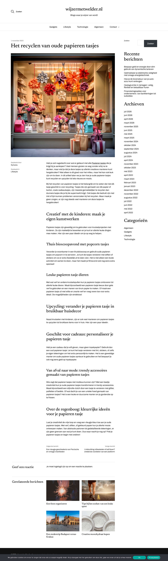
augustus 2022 (130, 197)
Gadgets (53, 27)
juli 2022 (128, 201)
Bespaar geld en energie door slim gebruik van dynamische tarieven (139, 68)
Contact (113, 27)
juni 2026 (128, 115)
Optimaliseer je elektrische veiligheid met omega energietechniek (140, 74)
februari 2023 (130, 182)
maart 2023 (129, 179)
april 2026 (128, 119)
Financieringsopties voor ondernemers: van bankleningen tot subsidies (140, 93)
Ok (139, 557)
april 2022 (128, 212)
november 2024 (131, 141)
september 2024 (131, 149)
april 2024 (128, 160)
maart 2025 (129, 138)
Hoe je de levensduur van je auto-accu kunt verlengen (139, 80)
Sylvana (14, 165)
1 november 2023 (17, 41)
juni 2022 (128, 205)
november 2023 (131, 164)
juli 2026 (128, 111)
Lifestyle (67, 27)
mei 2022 (128, 209)
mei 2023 (128, 171)
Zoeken (126, 41)
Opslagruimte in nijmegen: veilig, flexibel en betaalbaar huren (138, 86)
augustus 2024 (130, 153)
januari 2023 (129, 186)
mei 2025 (128, 134)
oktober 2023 (130, 167)
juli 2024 (128, 156)
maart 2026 (129, 123)
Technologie (82, 27)
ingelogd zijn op (61, 466)
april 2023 (128, 175)
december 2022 (131, 190)
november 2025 (131, 126)
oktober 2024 (130, 145)
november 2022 (131, 194)
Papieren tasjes (99, 163)
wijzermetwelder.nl (84, 9)
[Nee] (159, 557)
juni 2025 (128, 130)
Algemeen (99, 27)
